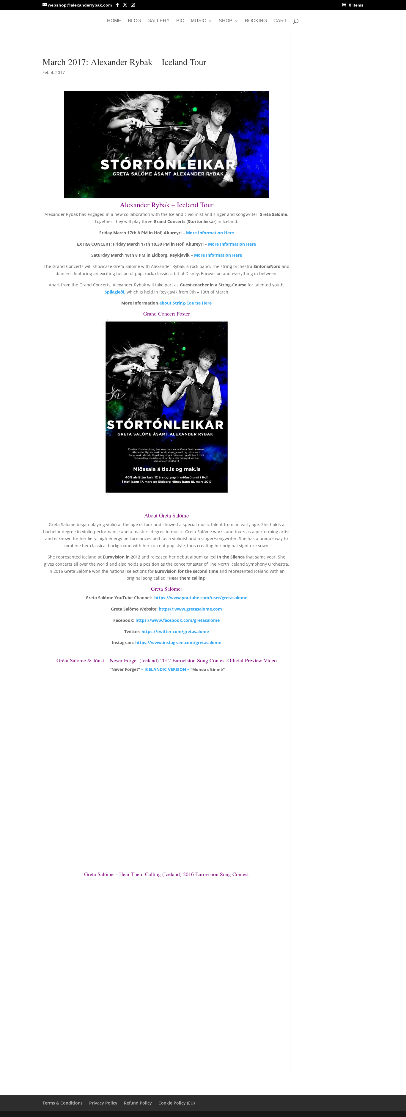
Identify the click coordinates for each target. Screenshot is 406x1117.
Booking (256, 21)
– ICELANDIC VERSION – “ (166, 669)
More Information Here (210, 233)
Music (198, 21)
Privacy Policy (103, 1103)
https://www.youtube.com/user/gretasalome (200, 597)
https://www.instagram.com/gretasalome (178, 642)
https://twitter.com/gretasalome (175, 631)
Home (114, 21)
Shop (225, 21)
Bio (180, 21)
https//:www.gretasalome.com (190, 609)
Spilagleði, (116, 292)
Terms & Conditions (63, 1103)
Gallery (158, 21)
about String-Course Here (185, 303)
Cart (280, 21)
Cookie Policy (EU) (176, 1103)
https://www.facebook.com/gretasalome (178, 620)
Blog (134, 21)
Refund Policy (138, 1103)
